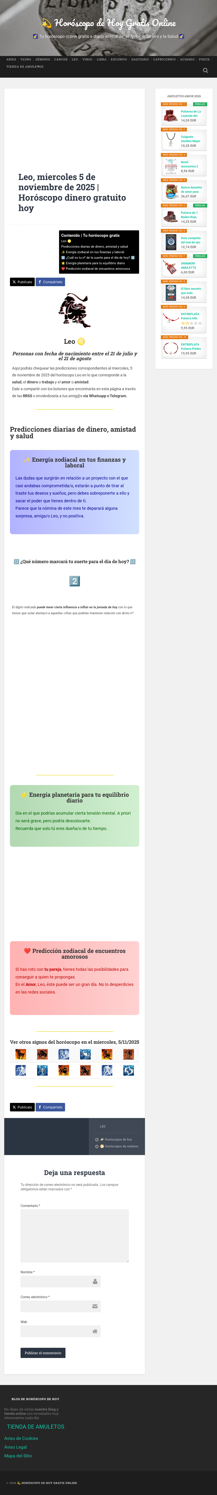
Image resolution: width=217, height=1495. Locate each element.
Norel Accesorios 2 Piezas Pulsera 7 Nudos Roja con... (191, 164)
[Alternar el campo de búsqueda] (205, 70)
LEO (75, 59)
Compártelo (53, 282)
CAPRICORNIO (164, 59)
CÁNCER (61, 59)
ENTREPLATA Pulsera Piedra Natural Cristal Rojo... (191, 347)
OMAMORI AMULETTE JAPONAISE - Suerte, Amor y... (190, 266)
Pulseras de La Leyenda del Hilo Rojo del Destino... (191, 114)
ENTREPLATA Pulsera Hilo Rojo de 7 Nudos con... (192, 316)
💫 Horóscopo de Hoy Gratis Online (108, 22)
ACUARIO (187, 59)
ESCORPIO (119, 59)
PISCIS (204, 59)
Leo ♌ (66, 241)
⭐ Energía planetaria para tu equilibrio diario (93, 263)
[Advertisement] (74, 124)
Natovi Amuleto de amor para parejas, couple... (191, 190)
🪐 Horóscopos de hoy (116, 1139)
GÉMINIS (43, 59)
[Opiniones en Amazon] (191, 323)
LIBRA (102, 59)
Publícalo (25, 282)
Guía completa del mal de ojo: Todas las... (191, 240)
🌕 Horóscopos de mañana (119, 1146)
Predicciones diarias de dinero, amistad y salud (94, 246)
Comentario (30, 1206)
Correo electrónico (35, 1297)
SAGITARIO (140, 59)
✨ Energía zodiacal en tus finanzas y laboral (92, 252)
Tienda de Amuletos (24, 67)
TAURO (25, 59)
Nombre (28, 1272)
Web (24, 1322)
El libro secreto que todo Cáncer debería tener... (191, 291)
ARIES (11, 59)
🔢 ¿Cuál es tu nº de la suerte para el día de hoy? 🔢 (98, 258)
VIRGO (87, 59)
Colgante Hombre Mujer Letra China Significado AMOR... (190, 139)
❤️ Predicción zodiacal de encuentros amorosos (95, 269)
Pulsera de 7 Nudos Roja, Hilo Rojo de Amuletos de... (190, 215)
